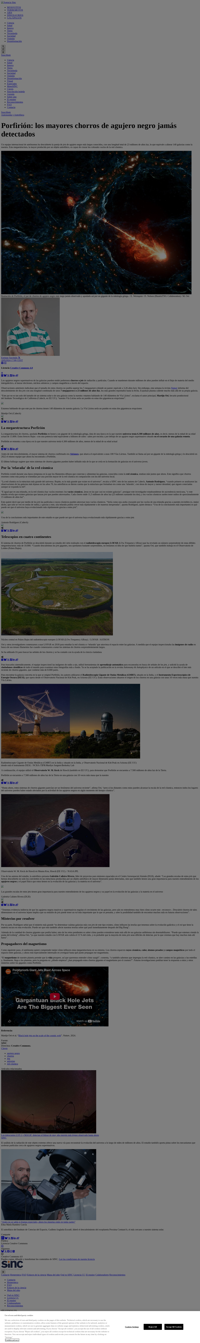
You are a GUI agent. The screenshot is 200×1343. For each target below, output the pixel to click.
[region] (100, 1327)
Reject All (153, 1327)
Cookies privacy (12, 1340)
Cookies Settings (132, 1327)
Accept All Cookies (174, 1327)
